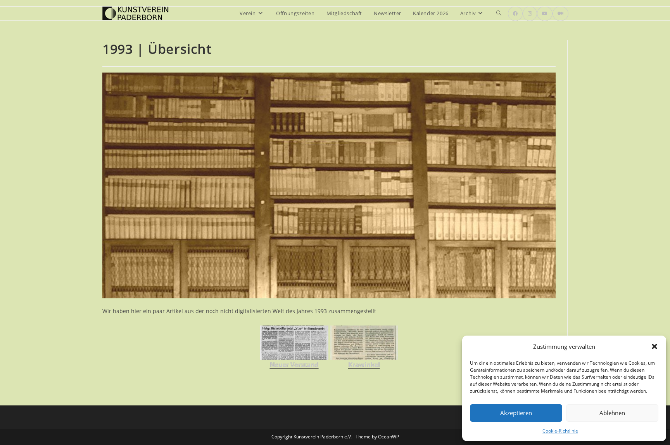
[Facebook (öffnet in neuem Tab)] (515, 13)
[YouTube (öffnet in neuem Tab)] (545, 13)
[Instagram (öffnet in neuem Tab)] (530, 13)
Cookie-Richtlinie (560, 431)
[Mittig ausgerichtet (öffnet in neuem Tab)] (560, 13)
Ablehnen (612, 413)
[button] (654, 346)
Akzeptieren (516, 413)
